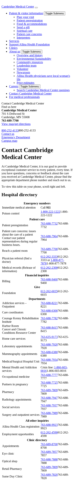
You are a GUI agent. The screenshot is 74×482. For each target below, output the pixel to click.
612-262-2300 (49, 267)
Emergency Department (16, 137)
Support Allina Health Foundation (29, 44)
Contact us (8, 133)
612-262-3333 (49, 256)
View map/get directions (16, 124)
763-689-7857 (49, 451)
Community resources (30, 62)
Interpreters (23, 37)
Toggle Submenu (54, 13)
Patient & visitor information (26, 13)
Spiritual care (24, 30)
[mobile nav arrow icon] (36, 7)
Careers (13, 86)
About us (14, 51)
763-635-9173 (49, 337)
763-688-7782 (49, 318)
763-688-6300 (49, 310)
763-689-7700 (49, 249)
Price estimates (25, 82)
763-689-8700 (49, 444)
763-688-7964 (49, 236)
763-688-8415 (49, 327)
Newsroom (23, 72)
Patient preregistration (30, 20)
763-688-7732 (49, 223)
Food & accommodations (32, 23)
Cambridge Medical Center (18, 6)
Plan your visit (25, 17)
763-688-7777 (49, 375)
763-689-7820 (49, 474)
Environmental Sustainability (34, 58)
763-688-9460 (49, 279)
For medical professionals (24, 97)
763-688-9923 (49, 424)
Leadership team (26, 65)
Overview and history (30, 55)
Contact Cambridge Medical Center (30, 93)
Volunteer (22, 69)
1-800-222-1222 (50, 211)
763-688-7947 (49, 397)
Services (14, 41)
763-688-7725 (49, 382)
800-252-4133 (10, 130)
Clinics (13, 47)
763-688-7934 (49, 359)
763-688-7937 (49, 405)
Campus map (9, 140)
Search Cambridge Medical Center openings (43, 90)
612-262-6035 (49, 291)
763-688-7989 (49, 413)
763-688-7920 (49, 344)
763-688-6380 (49, 352)
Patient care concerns (29, 34)
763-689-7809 (49, 390)
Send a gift (23, 27)
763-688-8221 (49, 303)
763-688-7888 (49, 459)
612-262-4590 (49, 432)
